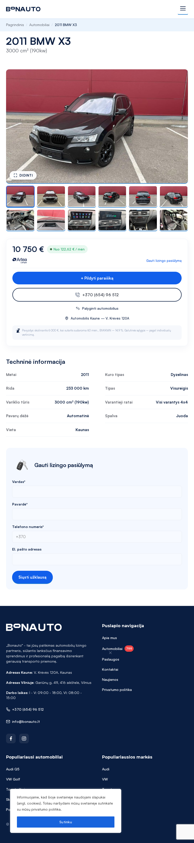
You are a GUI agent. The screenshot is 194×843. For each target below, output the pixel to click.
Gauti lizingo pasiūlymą (164, 261)
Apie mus (109, 638)
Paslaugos (110, 659)
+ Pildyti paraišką (97, 278)
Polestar (109, 809)
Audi (105, 769)
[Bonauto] (23, 9)
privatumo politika (46, 809)
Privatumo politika (117, 689)
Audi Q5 (12, 769)
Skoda (107, 799)
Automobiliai (39, 25)
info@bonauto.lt (26, 721)
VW (105, 779)
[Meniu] (183, 9)
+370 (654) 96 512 (100, 294)
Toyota (108, 789)
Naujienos (110, 679)
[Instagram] (24, 738)
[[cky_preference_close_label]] (110, 652)
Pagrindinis (15, 25)
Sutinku (65, 822)
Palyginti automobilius (100, 308)
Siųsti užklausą (32, 577)
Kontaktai (110, 669)
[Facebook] (11, 738)
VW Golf (13, 779)
